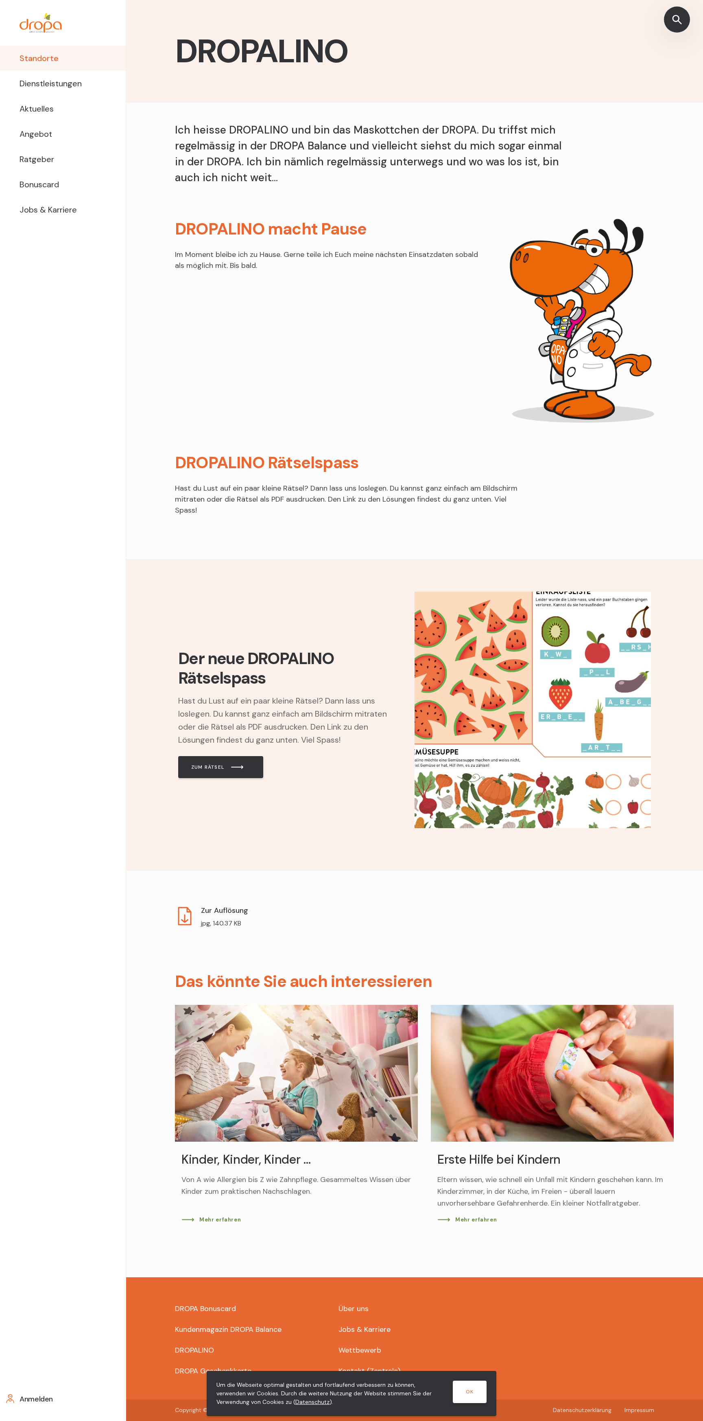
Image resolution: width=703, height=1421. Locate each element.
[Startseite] (63, 23)
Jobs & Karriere (48, 209)
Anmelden (36, 1399)
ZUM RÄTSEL (207, 767)
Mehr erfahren (220, 1219)
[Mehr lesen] (414, 715)
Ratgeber (37, 159)
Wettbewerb (359, 1350)
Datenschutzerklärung (582, 1410)
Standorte (39, 58)
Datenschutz (312, 1402)
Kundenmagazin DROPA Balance (228, 1329)
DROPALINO (194, 1350)
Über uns (353, 1309)
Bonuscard (39, 184)
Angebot (36, 134)
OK (470, 1391)
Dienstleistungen (51, 83)
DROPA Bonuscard (205, 1309)
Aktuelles (37, 108)
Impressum (639, 1410)
